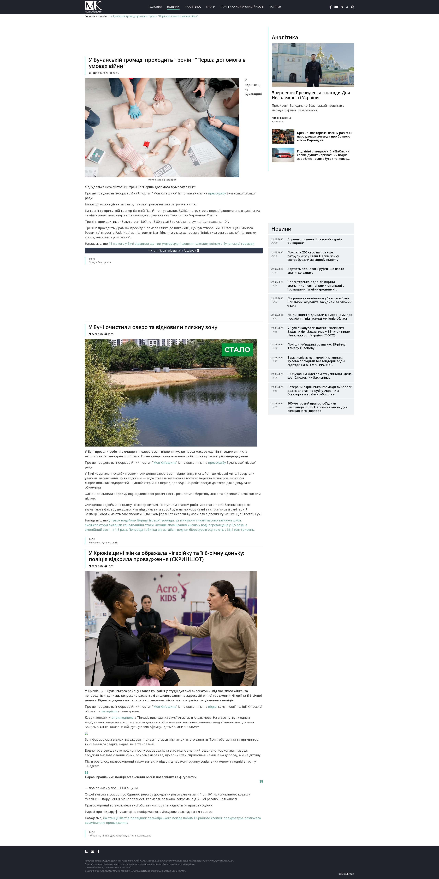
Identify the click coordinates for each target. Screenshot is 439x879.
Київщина (94, 542)
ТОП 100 (275, 7)
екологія (113, 542)
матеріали (109, 711)
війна (99, 262)
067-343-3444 (178, 870)
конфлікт (121, 835)
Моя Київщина (164, 462)
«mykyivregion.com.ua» (222, 860)
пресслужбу (217, 193)
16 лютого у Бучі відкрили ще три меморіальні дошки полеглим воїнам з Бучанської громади (181, 243)
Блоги (210, 7)
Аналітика (193, 7)
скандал (109, 835)
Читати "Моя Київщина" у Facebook (172, 250)
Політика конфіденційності (242, 7)
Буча (91, 262)
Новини (173, 7)
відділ (213, 706)
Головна (155, 7)
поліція (93, 835)
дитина (132, 835)
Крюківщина (144, 835)
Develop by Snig (346, 873)
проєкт (107, 262)
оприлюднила (122, 717)
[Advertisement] (174, 42)
